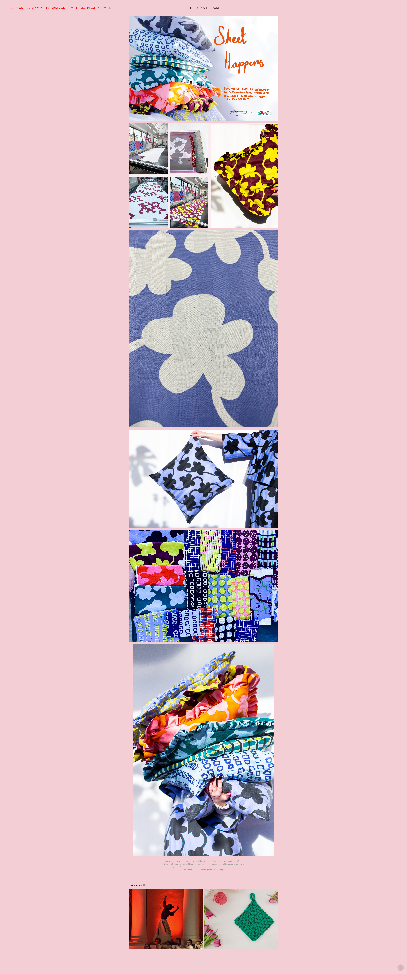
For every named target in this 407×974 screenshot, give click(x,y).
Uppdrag (45, 8)
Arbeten (20, 8)
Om (99, 8)
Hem (12, 8)
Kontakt (107, 8)
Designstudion (59, 8)
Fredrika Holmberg (207, 8)
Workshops (33, 8)
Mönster (74, 8)
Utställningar (88, 8)
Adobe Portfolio (208, 962)
